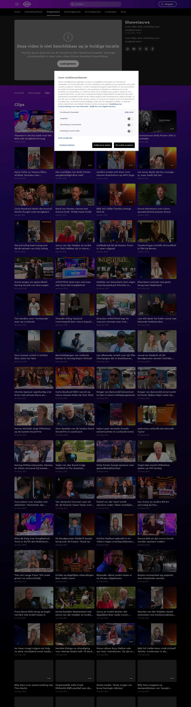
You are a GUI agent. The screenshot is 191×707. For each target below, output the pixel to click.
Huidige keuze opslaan (102, 145)
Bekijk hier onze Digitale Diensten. (103, 106)
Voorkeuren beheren (67, 145)
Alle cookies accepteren (124, 145)
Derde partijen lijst (65, 138)
